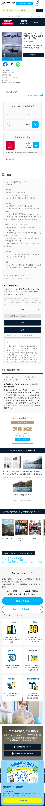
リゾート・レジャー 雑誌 (32, 16)
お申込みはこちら (22, 439)
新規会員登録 (22, 601)
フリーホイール (12, 73)
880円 (28, 124)
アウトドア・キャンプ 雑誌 (31, 562)
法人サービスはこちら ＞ (12, 615)
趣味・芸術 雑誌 (9, 562)
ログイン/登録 (24, 3)
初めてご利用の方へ (22, 609)
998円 (28, 115)
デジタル (8, 124)
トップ (4, 16)
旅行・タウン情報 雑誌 (15, 16)
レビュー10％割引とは (35, 95)
